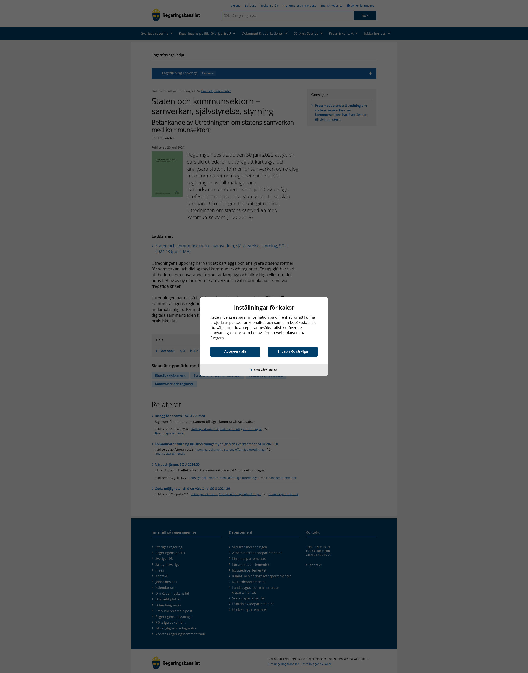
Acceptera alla (235, 351)
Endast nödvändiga (293, 351)
